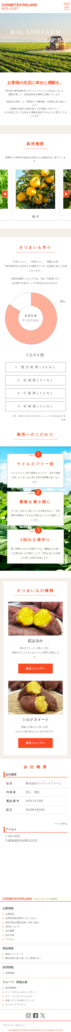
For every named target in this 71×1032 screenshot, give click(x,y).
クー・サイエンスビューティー (21, 992)
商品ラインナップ (14, 954)
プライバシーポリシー (14, 1025)
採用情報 (8, 967)
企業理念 (9, 914)
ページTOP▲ (60, 823)
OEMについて (12, 926)
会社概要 (9, 930)
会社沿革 (9, 935)
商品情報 (8, 948)
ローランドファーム (15, 1004)
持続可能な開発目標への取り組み (22, 922)
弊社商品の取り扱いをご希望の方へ (23, 958)
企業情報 (8, 908)
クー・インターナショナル (18, 996)
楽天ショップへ (35, 668)
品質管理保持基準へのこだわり (21, 918)
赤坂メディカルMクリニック (19, 1000)
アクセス (9, 939)
